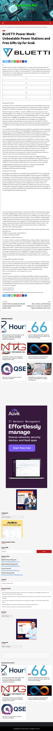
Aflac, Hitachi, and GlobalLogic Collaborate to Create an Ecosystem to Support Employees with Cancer (39, 305)
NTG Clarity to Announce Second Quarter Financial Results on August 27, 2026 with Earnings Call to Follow (12, 358)
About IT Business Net (7, 583)
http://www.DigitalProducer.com (10, 561)
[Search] (50, 23)
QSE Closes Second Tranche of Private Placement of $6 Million (11, 377)
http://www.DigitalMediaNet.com (10, 566)
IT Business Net (26, 5)
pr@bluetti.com (10, 290)
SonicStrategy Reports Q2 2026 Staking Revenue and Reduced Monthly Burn (38, 357)
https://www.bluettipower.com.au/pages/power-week (17, 271)
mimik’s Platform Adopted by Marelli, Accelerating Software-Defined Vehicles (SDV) (13, 305)
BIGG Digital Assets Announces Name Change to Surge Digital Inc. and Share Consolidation (37, 378)
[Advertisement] (26, 14)
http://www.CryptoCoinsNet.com (10, 570)
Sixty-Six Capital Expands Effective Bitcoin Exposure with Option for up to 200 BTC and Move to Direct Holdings (39, 336)
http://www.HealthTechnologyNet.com (12, 575)
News (4, 30)
